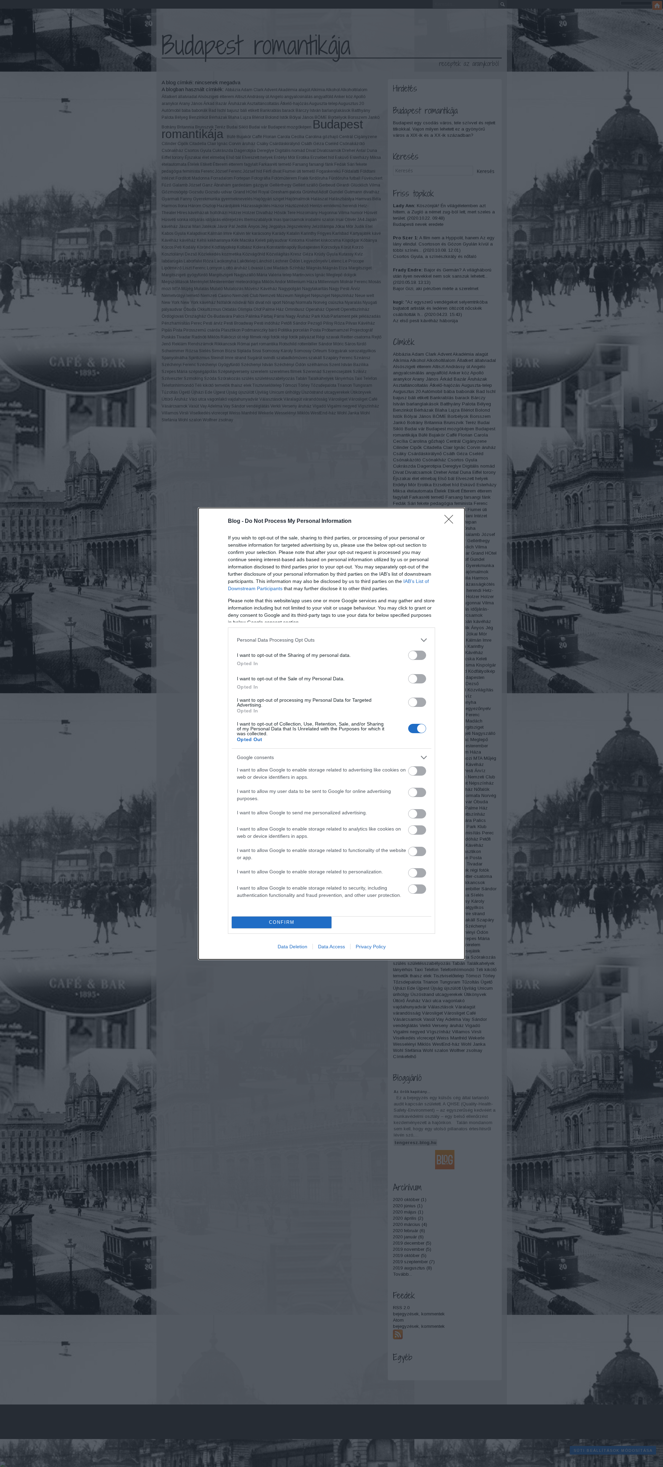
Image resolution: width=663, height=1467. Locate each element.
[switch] (417, 655)
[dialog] (331, 733)
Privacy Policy (371, 946)
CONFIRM (282, 922)
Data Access (331, 946)
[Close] (451, 521)
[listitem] (331, 640)
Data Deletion (292, 946)
